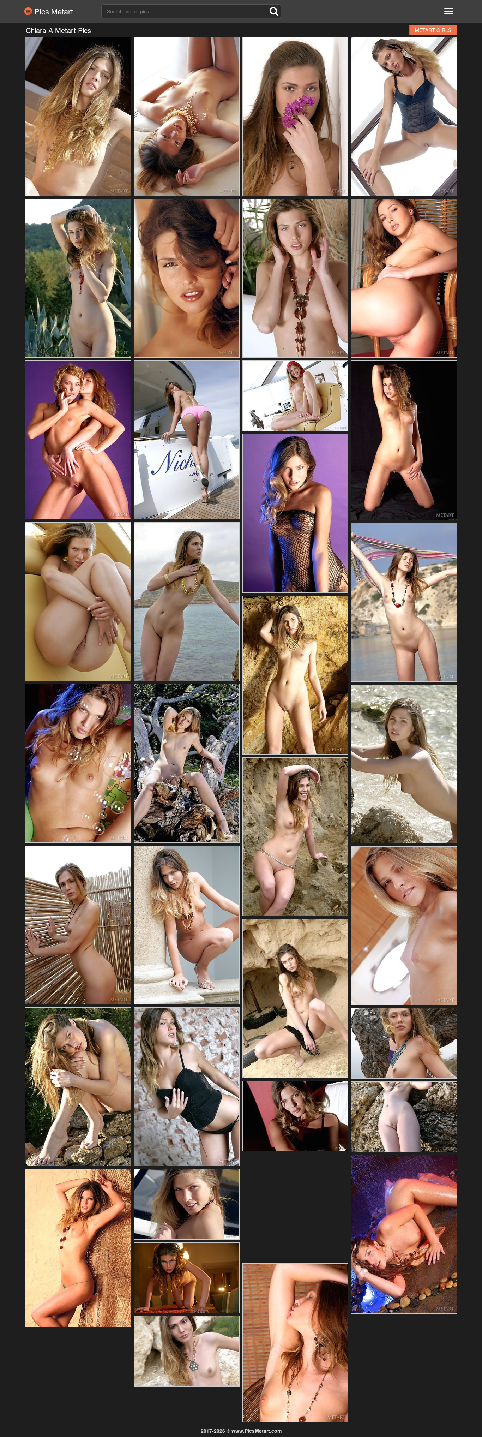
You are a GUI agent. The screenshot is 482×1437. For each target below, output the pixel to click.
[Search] (274, 11)
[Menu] (449, 11)
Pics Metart (52, 11)
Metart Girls (433, 30)
